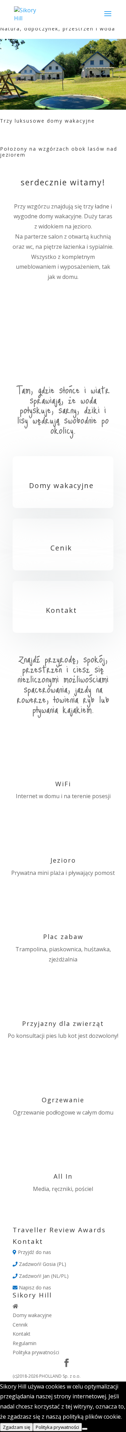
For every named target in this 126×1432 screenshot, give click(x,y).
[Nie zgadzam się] (85, 1429)
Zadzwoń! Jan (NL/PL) (43, 1276)
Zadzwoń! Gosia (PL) (42, 1264)
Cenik (61, 548)
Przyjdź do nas (33, 1252)
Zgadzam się (16, 1427)
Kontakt (61, 610)
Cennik (20, 1324)
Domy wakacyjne (61, 485)
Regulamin (24, 1343)
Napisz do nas (34, 1287)
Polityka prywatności (36, 1352)
